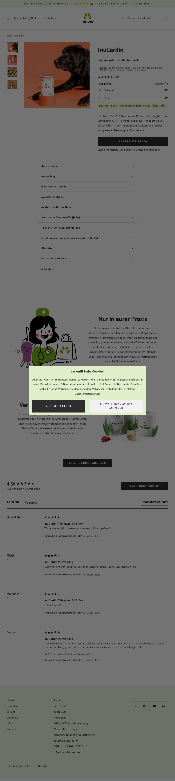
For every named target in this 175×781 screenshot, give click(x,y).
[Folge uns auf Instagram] (144, 706)
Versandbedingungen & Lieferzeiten (74, 735)
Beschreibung (49, 166)
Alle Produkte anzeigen (87, 462)
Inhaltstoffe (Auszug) (54, 186)
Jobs (9, 723)
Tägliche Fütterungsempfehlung (60, 227)
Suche (56, 700)
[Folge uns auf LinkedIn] (163, 706)
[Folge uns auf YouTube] (154, 706)
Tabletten (109, 90)
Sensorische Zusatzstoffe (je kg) (60, 217)
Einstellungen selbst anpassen (116, 406)
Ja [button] (84, 536)
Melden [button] (90, 536)
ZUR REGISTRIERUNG (133, 141)
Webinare (12, 718)
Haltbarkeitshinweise (54, 258)
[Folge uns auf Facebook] (135, 706)
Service (11, 712)
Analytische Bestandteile (56, 207)
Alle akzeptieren (58, 406)
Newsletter (59, 718)
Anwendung (48, 176)
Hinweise (46, 248)
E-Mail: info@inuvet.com (67, 752)
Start (9, 35)
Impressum (59, 712)
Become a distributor (65, 741)
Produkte (12, 706)
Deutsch (48, 18)
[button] (133, 77)
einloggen (154, 150)
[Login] (166, 18)
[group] (25, 484)
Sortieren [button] (13, 501)
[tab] (154, 502)
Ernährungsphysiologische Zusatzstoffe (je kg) (69, 238)
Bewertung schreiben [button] (145, 486)
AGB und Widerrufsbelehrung (70, 723)
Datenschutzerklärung (87, 394)
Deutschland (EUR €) (25, 18)
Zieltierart (47, 269)
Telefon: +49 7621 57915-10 (70, 746)
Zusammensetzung (52, 197)
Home (10, 700)
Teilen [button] (97, 536)
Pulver (108, 98)
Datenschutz (60, 706)
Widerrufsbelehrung (65, 729)
